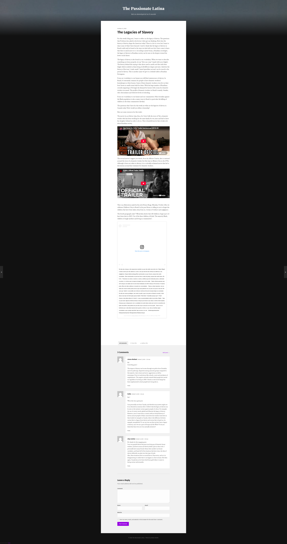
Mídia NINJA (135, 315)
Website (119, 512)
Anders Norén (154, 537)
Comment (120, 488)
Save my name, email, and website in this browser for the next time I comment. (141, 519)
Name (119, 505)
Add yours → (166, 352)
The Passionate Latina (143, 8)
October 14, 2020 (142, 439)
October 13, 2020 (144, 359)
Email (146, 505)
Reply (128, 385)
